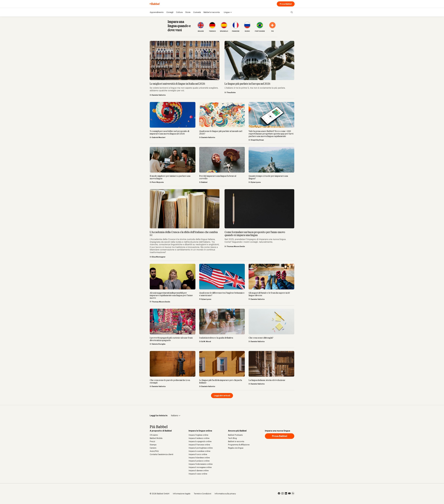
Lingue (227, 12)
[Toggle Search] (291, 12)
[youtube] (289, 493)
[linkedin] (286, 493)
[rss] (292, 493)
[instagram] (282, 493)
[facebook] (279, 493)
